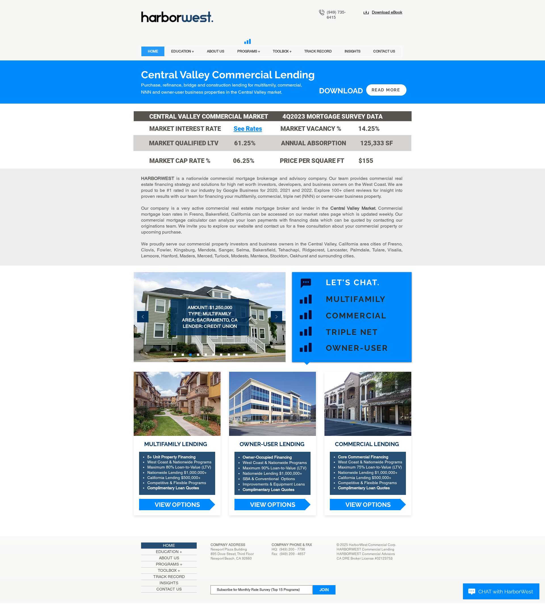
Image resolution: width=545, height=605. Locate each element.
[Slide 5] (206, 355)
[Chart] (247, 41)
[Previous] (142, 317)
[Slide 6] (213, 355)
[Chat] (306, 283)
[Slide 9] (236, 355)
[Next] (276, 317)
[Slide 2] (183, 355)
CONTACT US (169, 589)
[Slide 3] (190, 355)
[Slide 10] (244, 355)
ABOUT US (169, 558)
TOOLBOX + (169, 570)
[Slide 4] (198, 355)
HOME (169, 545)
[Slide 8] (229, 355)
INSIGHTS (169, 583)
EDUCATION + (169, 551)
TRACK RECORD (169, 576)
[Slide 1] (175, 355)
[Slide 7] (221, 355)
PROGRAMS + (169, 564)
